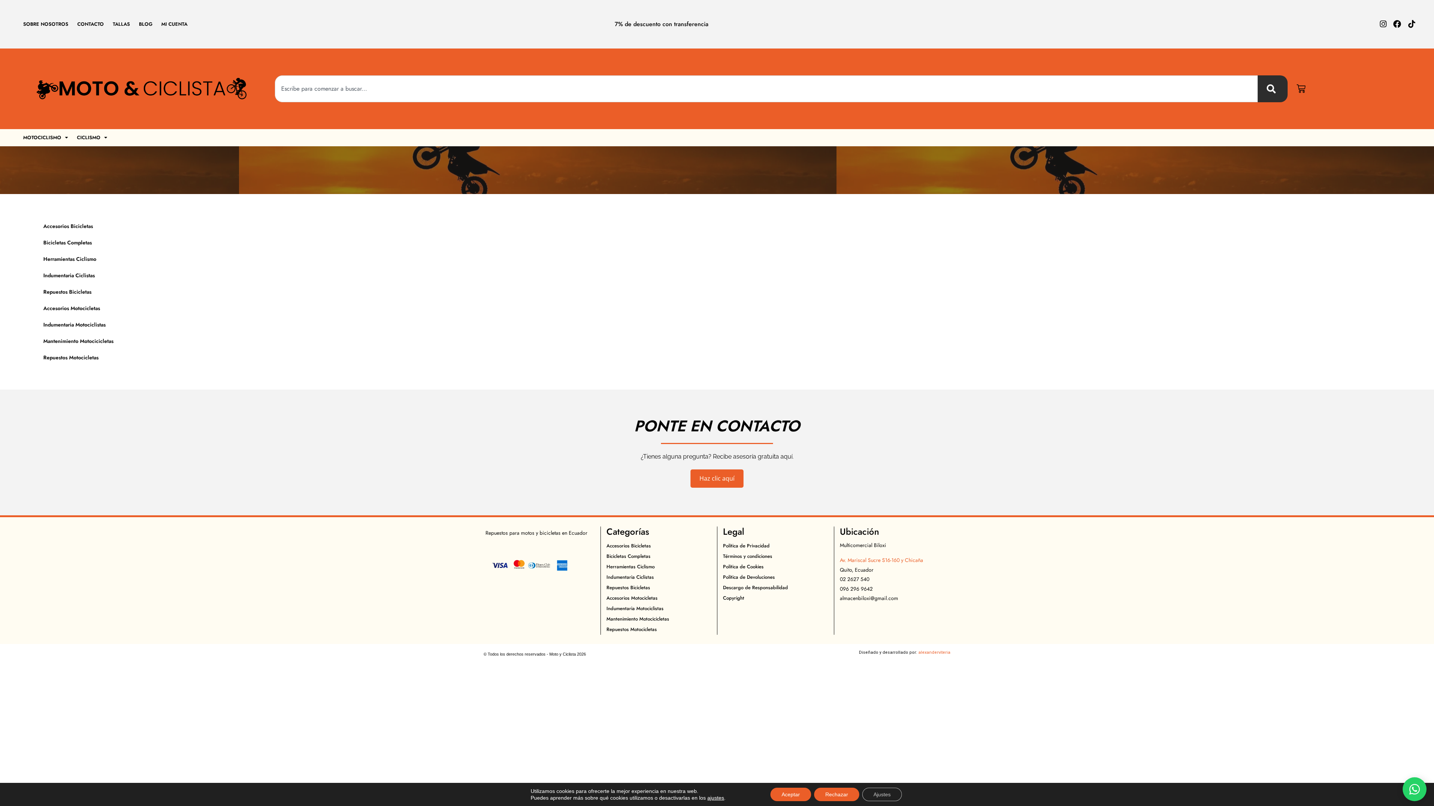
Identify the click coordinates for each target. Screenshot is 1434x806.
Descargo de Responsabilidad (755, 587)
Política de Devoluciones (749, 577)
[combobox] (766, 88)
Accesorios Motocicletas (71, 308)
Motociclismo (42, 137)
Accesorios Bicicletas (68, 226)
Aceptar (791, 794)
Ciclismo (88, 137)
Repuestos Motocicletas (71, 357)
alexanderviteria (934, 652)
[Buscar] (1273, 88)
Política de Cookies (743, 566)
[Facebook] (1397, 24)
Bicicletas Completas (67, 242)
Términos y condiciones (747, 556)
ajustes (715, 798)
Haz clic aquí (717, 478)
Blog (145, 24)
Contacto (90, 24)
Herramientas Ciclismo (69, 259)
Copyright (733, 598)
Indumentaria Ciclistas (69, 275)
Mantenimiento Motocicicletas (78, 341)
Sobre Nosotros (45, 24)
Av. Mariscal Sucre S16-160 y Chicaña (881, 560)
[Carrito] (1301, 89)
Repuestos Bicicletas (67, 292)
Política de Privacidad (746, 545)
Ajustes (882, 794)
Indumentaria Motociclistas (74, 324)
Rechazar (836, 794)
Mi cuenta (174, 24)
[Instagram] (1383, 24)
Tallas (121, 24)
